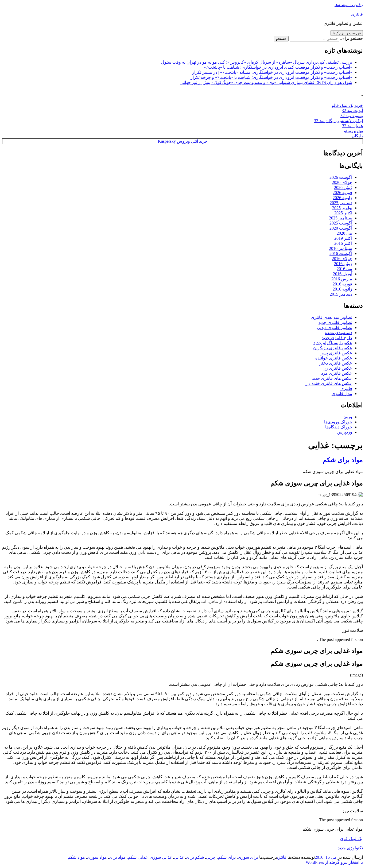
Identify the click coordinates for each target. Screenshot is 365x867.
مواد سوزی (97, 857)
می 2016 (344, 268)
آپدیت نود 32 (352, 110)
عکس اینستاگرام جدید (332, 342)
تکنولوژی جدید (350, 848)
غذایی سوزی (161, 857)
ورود (348, 417)
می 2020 (344, 233)
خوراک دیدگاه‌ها (338, 427)
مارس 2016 (341, 279)
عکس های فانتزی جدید (332, 378)
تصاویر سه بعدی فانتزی (331, 317)
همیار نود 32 (352, 125)
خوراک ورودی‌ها (338, 422)
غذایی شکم (137, 857)
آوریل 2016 (342, 274)
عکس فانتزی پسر (336, 353)
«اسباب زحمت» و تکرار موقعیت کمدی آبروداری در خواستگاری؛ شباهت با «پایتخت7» (278, 67)
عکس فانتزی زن (337, 368)
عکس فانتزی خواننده (333, 358)
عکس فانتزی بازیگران (332, 348)
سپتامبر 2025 (340, 218)
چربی (211, 857)
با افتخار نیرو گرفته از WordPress (334, 862)
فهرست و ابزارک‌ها (347, 33)
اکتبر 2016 (343, 243)
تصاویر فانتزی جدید (335, 322)
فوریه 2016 (342, 284)
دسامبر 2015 (341, 294)
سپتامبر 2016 (340, 248)
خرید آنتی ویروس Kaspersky (182, 141)
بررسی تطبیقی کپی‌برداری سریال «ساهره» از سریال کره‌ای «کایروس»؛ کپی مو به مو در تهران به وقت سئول (256, 62)
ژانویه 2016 (342, 289)
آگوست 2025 (340, 223)
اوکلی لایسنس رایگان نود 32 (338, 120)
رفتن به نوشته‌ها (349, 4)
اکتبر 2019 (343, 238)
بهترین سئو (353, 131)
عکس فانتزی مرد (336, 373)
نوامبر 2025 (342, 208)
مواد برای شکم (343, 459)
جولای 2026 (342, 182)
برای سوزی (248, 857)
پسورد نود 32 (351, 115)
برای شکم (227, 857)
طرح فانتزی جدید (337, 337)
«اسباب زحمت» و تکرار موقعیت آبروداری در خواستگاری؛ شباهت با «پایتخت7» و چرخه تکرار (271, 77)
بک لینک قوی (351, 838)
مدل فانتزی (342, 393)
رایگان (357, 136)
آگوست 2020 (340, 228)
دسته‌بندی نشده (338, 332)
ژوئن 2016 (343, 263)
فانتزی (357, 14)
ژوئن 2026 (343, 187)
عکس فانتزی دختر (336, 363)
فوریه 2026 (342, 192)
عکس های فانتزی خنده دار (328, 383)
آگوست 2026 (340, 177)
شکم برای (195, 857)
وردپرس (344, 432)
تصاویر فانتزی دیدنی (334, 327)
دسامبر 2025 (341, 202)
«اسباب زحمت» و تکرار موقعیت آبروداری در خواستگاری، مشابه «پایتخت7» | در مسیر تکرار (272, 72)
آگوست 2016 (340, 253)
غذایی (179, 857)
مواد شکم (76, 857)
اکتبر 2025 (343, 213)
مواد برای (117, 857)
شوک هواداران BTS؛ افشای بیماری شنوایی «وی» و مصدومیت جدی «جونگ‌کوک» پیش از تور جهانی (266, 82)
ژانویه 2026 (342, 197)
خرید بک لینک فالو (347, 105)
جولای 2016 (342, 258)
